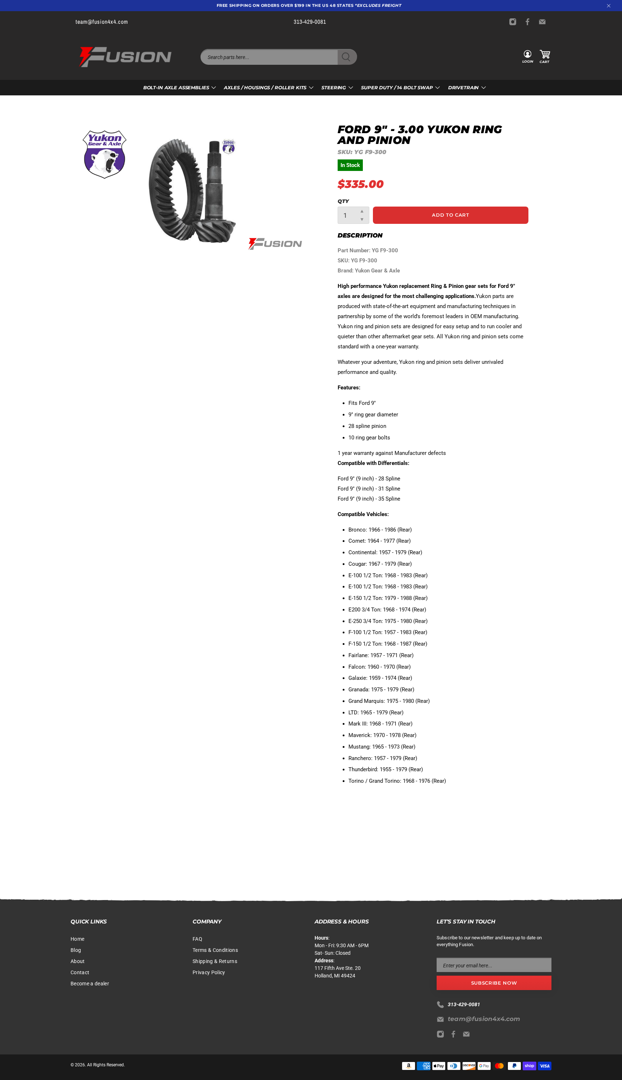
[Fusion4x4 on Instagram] (514, 22)
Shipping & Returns (215, 961)
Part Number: (355, 250)
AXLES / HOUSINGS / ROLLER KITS (265, 87)
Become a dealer (90, 983)
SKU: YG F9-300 (357, 260)
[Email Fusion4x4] (544, 22)
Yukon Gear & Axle (377, 270)
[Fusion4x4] (125, 57)
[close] (608, 5)
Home (77, 939)
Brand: (346, 270)
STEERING (333, 87)
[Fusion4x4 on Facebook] (529, 22)
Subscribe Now (494, 983)
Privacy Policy (209, 972)
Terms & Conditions (215, 950)
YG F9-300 (385, 250)
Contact (80, 972)
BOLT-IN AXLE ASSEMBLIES (176, 87)
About (78, 961)
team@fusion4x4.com (484, 1018)
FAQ (197, 939)
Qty (343, 201)
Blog (76, 950)
